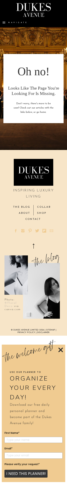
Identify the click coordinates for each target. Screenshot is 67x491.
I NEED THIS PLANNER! (26, 473)
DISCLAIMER (43, 332)
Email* (8, 448)
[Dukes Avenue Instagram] (23, 231)
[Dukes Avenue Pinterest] (30, 231)
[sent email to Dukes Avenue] (51, 231)
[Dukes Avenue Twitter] (37, 231)
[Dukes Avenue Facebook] (16, 231)
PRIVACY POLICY (26, 332)
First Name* (11, 433)
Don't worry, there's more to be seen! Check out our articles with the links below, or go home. (33, 108)
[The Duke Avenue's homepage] (33, 172)
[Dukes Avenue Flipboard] (44, 231)
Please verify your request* (22, 464)
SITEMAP (51, 330)
